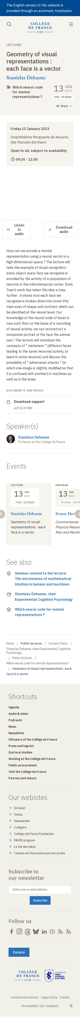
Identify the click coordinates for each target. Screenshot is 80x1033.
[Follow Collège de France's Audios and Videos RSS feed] (68, 932)
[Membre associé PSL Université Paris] (55, 976)
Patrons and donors (22, 778)
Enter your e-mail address (30, 889)
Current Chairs (58, 643)
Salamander (22, 821)
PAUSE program (24, 840)
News (12, 727)
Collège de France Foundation (34, 834)
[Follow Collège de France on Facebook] (12, 932)
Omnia (18, 814)
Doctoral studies (20, 752)
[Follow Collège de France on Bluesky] (36, 932)
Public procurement (23, 765)
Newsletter (16, 733)
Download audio (64, 229)
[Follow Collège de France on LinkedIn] (44, 932)
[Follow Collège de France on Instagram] (20, 932)
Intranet (19, 808)
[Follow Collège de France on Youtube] (52, 932)
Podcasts (15, 720)
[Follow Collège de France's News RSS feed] (60, 932)
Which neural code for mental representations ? (27, 92)
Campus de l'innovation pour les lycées (39, 853)
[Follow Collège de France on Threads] (28, 932)
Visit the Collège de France (27, 772)
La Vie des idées (25, 847)
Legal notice (49, 997)
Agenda (14, 707)
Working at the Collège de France (32, 759)
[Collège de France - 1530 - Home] (40, 27)
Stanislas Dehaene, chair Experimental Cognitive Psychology (44, 597)
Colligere (20, 827)
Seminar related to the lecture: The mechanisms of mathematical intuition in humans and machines (43, 578)
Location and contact (25, 997)
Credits (65, 997)
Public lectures (22, 658)
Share (64, 106)
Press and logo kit (21, 746)
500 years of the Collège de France (33, 739)
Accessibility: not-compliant (40, 1006)
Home (10, 643)
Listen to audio (19, 229)
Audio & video (18, 714)
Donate (19, 952)
